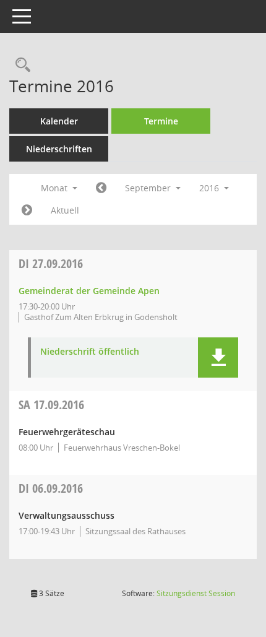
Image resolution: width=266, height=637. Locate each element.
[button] (218, 357)
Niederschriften (59, 149)
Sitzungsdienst (196, 593)
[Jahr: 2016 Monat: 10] (26, 210)
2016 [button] (210, 188)
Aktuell (65, 210)
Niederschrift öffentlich (89, 352)
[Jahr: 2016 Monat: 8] (101, 188)
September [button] (149, 188)
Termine (161, 121)
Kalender (59, 121)
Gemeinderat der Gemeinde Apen (89, 291)
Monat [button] (55, 188)
